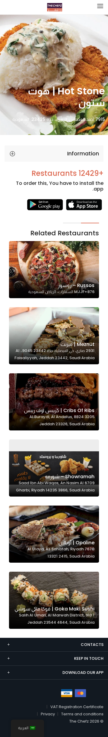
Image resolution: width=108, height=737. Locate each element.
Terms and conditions (82, 714)
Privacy (48, 714)
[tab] (54, 153)
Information (83, 153)
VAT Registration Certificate (77, 707)
